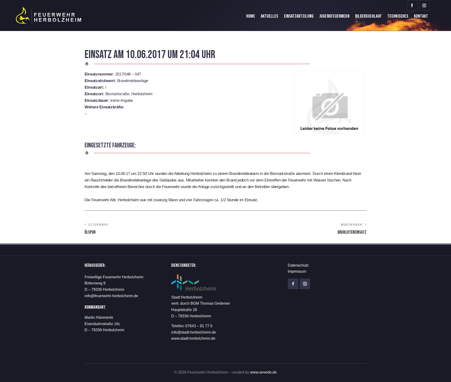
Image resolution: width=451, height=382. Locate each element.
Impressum (297, 271)
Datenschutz (298, 265)
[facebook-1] (412, 5)
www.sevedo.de (263, 372)
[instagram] (424, 5)
